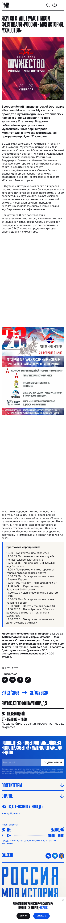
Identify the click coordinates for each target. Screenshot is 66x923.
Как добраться (11, 813)
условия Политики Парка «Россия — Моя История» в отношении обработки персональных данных (32, 772)
